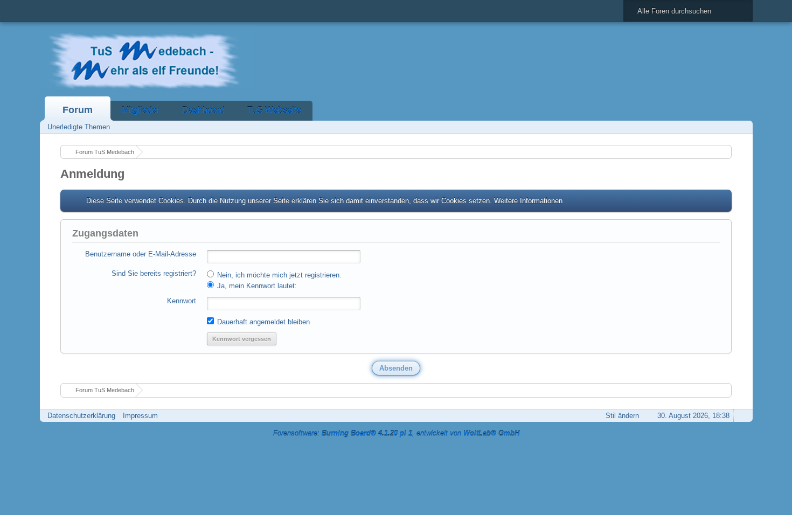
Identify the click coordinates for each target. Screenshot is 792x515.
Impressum (140, 416)
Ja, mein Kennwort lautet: (256, 286)
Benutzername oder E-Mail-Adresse (140, 254)
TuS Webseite (274, 110)
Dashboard (203, 110)
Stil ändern (622, 416)
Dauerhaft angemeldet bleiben (262, 322)
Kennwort (181, 301)
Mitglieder (140, 110)
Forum (77, 110)
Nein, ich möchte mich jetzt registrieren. (278, 275)
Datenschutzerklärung (81, 416)
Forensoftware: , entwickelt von (396, 433)
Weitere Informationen (528, 201)
